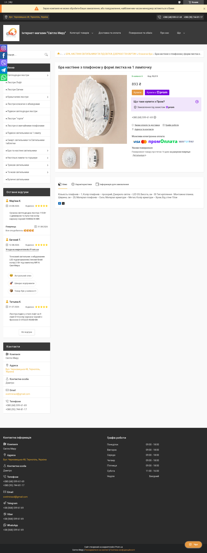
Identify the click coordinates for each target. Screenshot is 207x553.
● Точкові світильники (17, 172)
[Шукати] (46, 55)
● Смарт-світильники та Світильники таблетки (25, 142)
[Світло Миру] (11, 33)
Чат (196, 544)
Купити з (151, 92)
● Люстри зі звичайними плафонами (25, 125)
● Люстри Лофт (14, 82)
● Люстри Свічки (14, 89)
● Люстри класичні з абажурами (23, 104)
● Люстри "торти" (15, 118)
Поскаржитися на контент (97, 550)
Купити (137, 92)
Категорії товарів (79, 33)
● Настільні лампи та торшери (21, 157)
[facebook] (59, 204)
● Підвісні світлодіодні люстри (21, 111)
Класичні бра (146, 54)
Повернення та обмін (140, 33)
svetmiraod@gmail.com (18, 394)
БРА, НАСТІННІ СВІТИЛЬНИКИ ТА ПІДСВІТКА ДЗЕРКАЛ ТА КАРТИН (101, 54)
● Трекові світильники (17, 165)
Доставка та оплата (109, 33)
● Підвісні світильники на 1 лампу (23, 133)
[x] (63, 204)
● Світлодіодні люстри (17, 75)
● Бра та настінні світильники (21, 150)
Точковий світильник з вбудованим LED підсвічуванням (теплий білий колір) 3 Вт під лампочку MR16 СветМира (27, 261)
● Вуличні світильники (17, 179)
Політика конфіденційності (122, 550)
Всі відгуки (27, 332)
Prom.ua (119, 547)
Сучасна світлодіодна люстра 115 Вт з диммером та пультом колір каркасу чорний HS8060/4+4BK (28, 216)
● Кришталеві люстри (17, 97)
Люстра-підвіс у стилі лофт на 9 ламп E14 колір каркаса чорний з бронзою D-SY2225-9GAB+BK (26, 317)
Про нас (164, 33)
